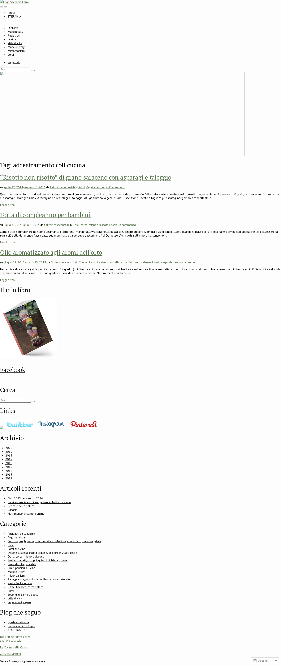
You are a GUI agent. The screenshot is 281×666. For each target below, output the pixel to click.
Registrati (14, 35)
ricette (12, 39)
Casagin (12, 510)
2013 (8, 474)
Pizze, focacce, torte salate (25, 587)
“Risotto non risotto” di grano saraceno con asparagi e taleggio (85, 177)
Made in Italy (16, 47)
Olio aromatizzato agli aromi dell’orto (51, 252)
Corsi (11, 54)
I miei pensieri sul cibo (21, 568)
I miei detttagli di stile (22, 564)
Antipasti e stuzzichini (22, 533)
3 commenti (117, 187)
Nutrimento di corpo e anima (26, 513)
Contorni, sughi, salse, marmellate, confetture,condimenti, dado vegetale (126, 262)
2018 (8, 455)
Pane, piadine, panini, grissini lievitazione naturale (39, 579)
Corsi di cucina (16, 549)
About (11, 12)
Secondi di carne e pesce (23, 594)
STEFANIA (14, 16)
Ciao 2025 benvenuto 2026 (25, 498)
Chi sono (20, 20)
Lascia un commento (122, 225)
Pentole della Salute (21, 506)
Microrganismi (16, 51)
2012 (8, 478)
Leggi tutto (7, 205)
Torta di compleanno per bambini (45, 215)
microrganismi (16, 575)
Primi (81, 187)
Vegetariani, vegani (98, 187)
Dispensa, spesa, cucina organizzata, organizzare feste (42, 552)
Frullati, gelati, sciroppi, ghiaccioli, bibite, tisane (37, 560)
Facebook (12, 370)
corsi (11, 545)
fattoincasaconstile (63, 187)
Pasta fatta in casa (20, 583)
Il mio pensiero (24, 24)
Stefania (13, 28)
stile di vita (15, 43)
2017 (8, 459)
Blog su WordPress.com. (15, 637)
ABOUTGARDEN (18, 630)
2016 (8, 463)
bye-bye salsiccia (18, 622)
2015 (8, 467)
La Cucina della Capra (21, 626)
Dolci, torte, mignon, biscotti (90, 225)
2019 (8, 451)
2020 (8, 448)
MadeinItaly (15, 32)
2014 (8, 471)
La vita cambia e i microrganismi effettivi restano (39, 502)
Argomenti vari (17, 537)
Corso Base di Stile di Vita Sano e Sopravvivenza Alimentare (53, 58)
